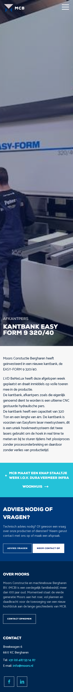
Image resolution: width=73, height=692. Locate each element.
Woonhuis (32, 486)
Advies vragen (17, 548)
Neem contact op (48, 548)
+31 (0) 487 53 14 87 (22, 660)
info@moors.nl (23, 666)
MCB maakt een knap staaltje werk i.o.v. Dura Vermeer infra (39, 475)
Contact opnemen (19, 618)
